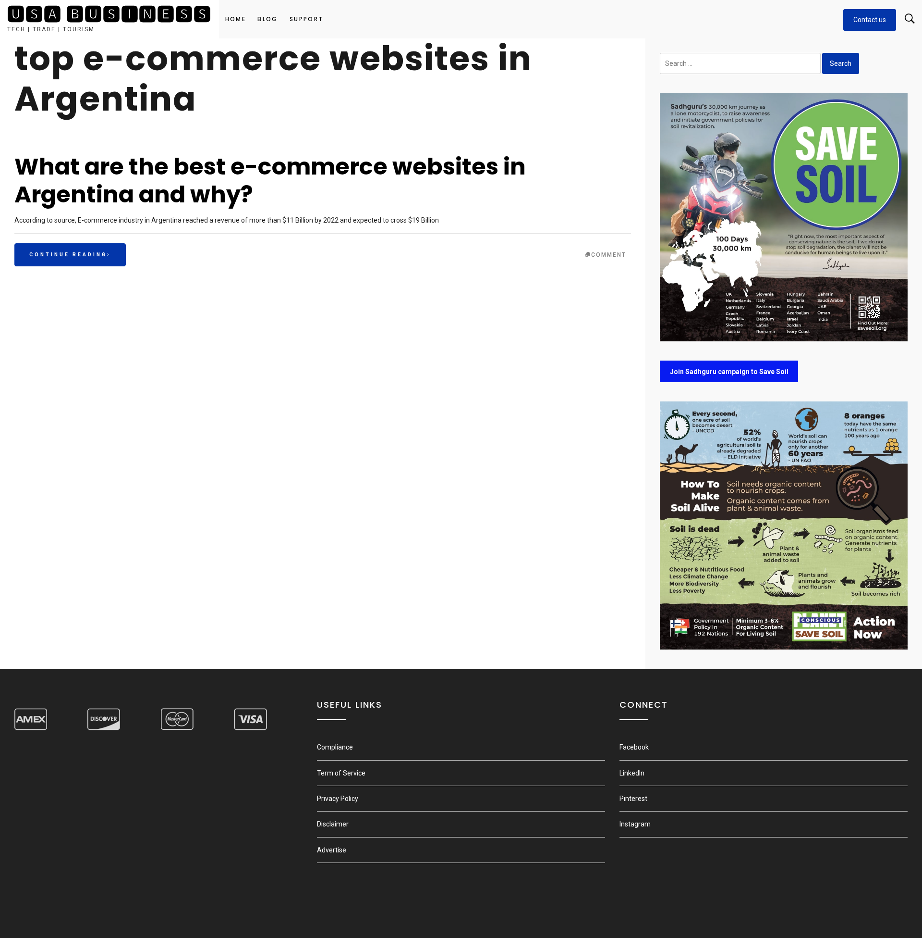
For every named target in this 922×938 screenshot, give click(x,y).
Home (235, 19)
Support (307, 19)
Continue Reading (68, 254)
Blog (267, 19)
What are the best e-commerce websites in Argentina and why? (270, 180)
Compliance (335, 747)
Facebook (634, 747)
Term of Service (341, 773)
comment (608, 254)
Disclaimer (333, 824)
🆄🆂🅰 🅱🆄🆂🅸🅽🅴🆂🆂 (109, 14)
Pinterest (633, 798)
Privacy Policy (337, 798)
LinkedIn (631, 773)
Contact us (869, 20)
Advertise (331, 850)
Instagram (635, 824)
